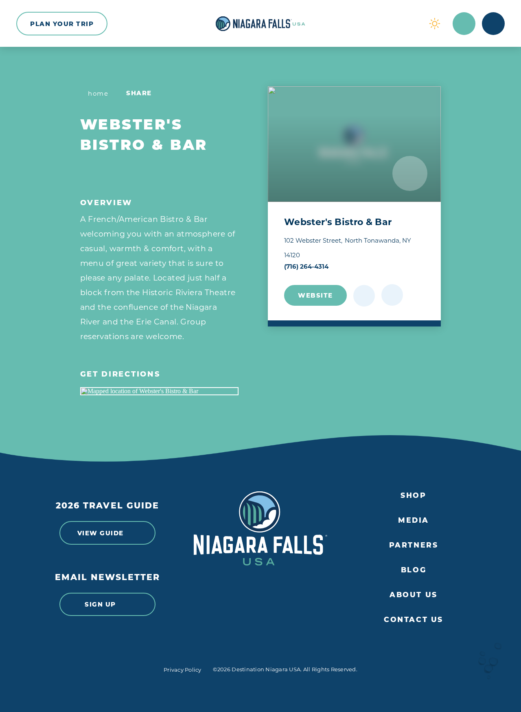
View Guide (100, 533)
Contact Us (413, 620)
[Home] (260, 23)
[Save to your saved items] (364, 296)
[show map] (392, 295)
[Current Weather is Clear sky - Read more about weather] (434, 23)
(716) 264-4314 (306, 266)
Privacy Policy (182, 669)
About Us (414, 595)
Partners (413, 545)
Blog (413, 570)
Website (315, 295)
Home (98, 93)
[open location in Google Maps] (159, 391)
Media (413, 520)
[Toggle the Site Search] (464, 23)
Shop (413, 495)
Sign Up (100, 604)
